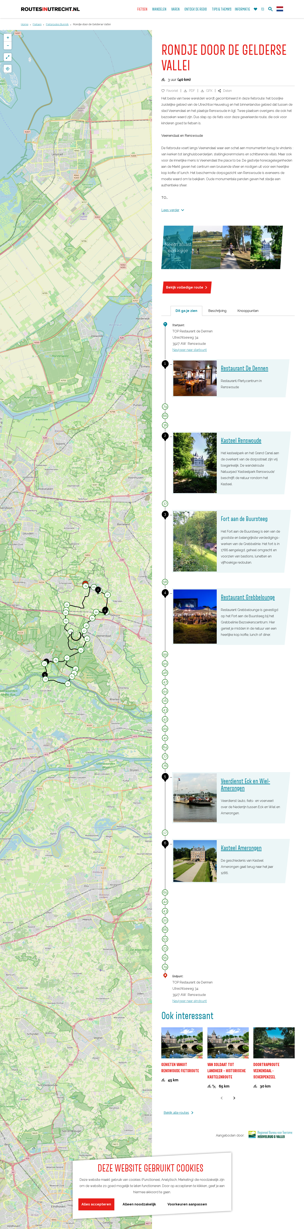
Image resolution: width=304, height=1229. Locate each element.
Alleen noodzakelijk (139, 1204)
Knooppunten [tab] (248, 311)
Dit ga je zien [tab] (186, 311)
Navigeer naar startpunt (189, 350)
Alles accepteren (96, 1204)
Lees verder (170, 210)
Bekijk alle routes (176, 1113)
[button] (93, 587)
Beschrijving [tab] (217, 311)
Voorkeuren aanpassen (187, 1204)
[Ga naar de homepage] (50, 9)
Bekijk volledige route (184, 287)
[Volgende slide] (234, 1097)
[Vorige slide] (221, 1097)
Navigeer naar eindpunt (189, 1001)
